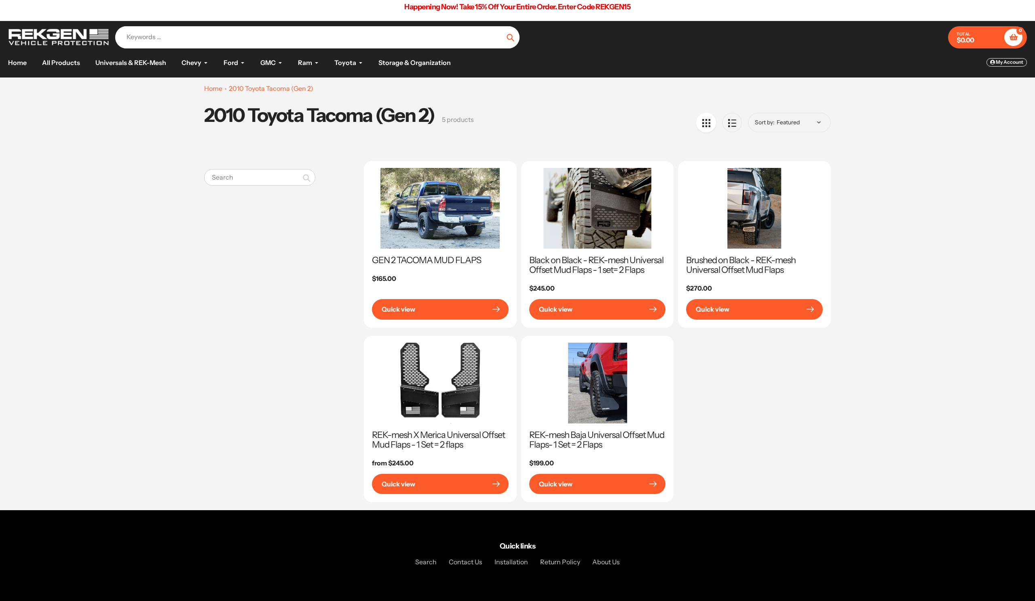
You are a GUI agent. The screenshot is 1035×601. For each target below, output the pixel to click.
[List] (732, 122)
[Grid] (706, 122)
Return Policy (560, 562)
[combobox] (259, 177)
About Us (606, 562)
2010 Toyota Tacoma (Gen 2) (271, 88)
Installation (511, 562)
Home (213, 88)
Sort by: (765, 122)
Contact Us (465, 562)
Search (426, 562)
